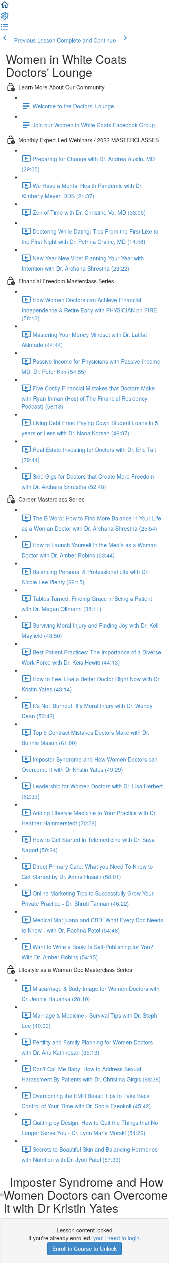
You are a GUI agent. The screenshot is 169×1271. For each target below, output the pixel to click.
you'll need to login (116, 1238)
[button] (4, 7)
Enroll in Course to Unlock (84, 1248)
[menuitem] (4, 18)
